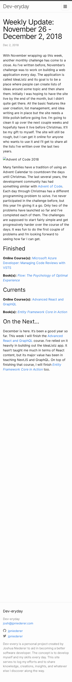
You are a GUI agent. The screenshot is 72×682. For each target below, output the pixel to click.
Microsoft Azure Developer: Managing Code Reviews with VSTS (34, 263)
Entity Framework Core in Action (42, 312)
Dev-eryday (16, 6)
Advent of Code (50, 186)
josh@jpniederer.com (18, 623)
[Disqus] (36, 432)
